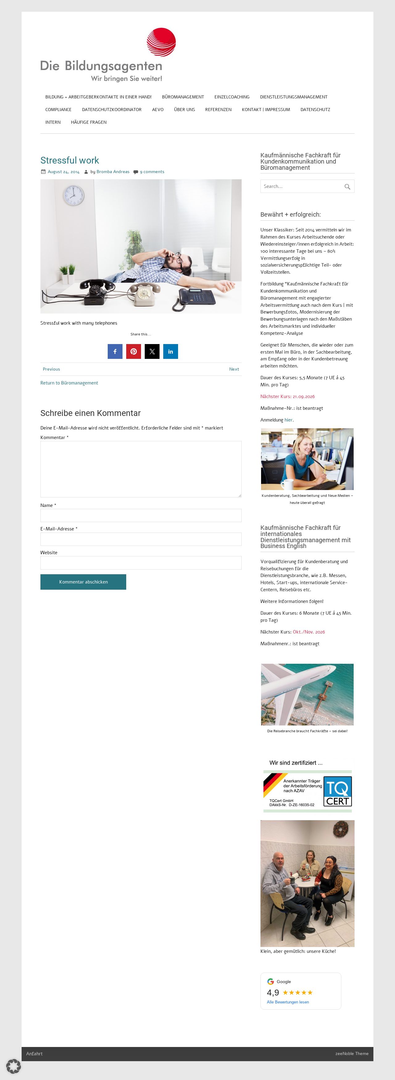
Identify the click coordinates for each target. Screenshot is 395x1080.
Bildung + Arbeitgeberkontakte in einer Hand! (98, 97)
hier (289, 420)
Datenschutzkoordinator (112, 110)
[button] (13, 1066)
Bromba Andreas (113, 172)
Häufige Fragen (88, 122)
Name (48, 505)
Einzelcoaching (232, 97)
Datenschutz (315, 110)
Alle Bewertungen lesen (288, 1002)
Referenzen (218, 110)
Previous (51, 369)
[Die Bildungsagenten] (108, 81)
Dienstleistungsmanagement (293, 97)
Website (48, 552)
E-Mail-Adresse (59, 529)
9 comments (152, 172)
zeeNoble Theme (352, 1054)
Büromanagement (183, 97)
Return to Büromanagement (69, 383)
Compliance (58, 110)
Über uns (184, 110)
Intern (52, 122)
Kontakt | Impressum (266, 110)
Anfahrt (34, 1054)
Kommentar (54, 437)
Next (234, 369)
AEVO (158, 110)
